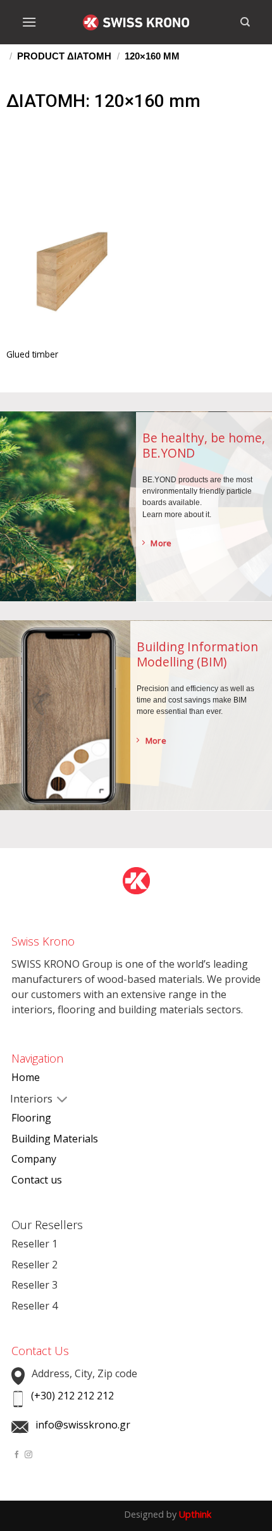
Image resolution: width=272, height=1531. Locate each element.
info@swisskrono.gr (82, 1425)
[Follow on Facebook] (17, 1455)
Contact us (36, 1180)
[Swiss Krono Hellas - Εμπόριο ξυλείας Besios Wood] (136, 22)
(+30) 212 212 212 (72, 1396)
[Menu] (29, 21)
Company (33, 1159)
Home (25, 1077)
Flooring (31, 1118)
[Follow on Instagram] (28, 1455)
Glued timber (32, 354)
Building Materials (54, 1139)
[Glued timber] (71, 276)
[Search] (245, 22)
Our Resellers (47, 1224)
